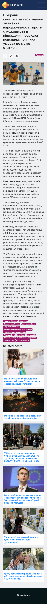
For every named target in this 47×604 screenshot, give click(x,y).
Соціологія (32, 338)
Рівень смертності (18, 338)
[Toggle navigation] (41, 5)
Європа (15, 321)
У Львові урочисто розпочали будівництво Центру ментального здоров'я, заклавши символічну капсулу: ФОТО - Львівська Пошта (21, 457)
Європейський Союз (12, 324)
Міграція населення (11, 327)
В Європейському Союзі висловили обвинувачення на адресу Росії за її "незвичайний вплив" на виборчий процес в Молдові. (22, 499)
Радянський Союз (28, 324)
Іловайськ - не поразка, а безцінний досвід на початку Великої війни (22, 417)
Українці (7, 321)
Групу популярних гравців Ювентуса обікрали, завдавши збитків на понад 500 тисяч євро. (23, 576)
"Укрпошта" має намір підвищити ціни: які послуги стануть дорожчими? (21, 539)
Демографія (31, 335)
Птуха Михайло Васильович (15, 332)
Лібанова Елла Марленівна (14, 335)
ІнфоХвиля (16, 4)
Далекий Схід (9, 340)
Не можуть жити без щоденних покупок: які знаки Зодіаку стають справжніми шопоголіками (22, 381)
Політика (39, 55)
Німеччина (23, 321)
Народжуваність (22, 340)
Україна (7, 338)
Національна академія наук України (18, 329)
